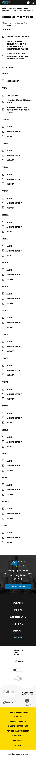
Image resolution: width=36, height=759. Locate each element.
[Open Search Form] (32, 3)
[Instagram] (15, 579)
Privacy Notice (18, 721)
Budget (10, 136)
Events (18, 603)
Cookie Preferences (18, 726)
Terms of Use (17, 740)
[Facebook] (21, 579)
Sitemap (18, 745)
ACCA (18, 637)
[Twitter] (18, 579)
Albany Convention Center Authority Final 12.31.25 (18, 110)
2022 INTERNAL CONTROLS (18, 36)
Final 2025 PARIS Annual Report (18, 101)
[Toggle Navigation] (28, 2)
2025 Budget (12, 95)
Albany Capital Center (6, 2)
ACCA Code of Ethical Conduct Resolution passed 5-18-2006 (17, 56)
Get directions (18, 586)
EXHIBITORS (18, 617)
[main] (18, 277)
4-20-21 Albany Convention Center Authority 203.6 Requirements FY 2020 (17, 45)
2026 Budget (12, 81)
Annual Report (14, 131)
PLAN (18, 610)
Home (4, 8)
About (14, 11)
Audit (9, 126)
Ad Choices (18, 735)
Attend (18, 624)
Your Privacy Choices (18, 731)
